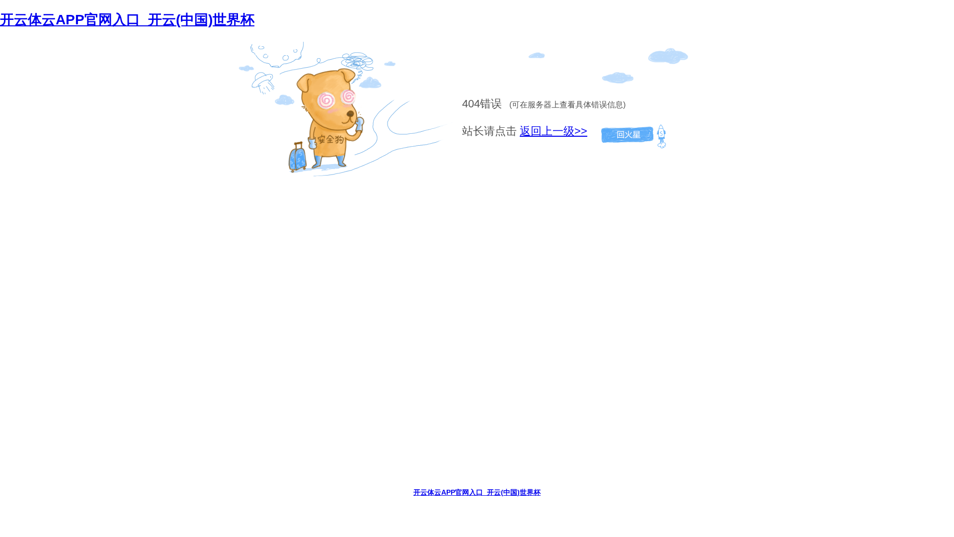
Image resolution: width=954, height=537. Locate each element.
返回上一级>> (553, 131)
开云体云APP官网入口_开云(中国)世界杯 (127, 19)
